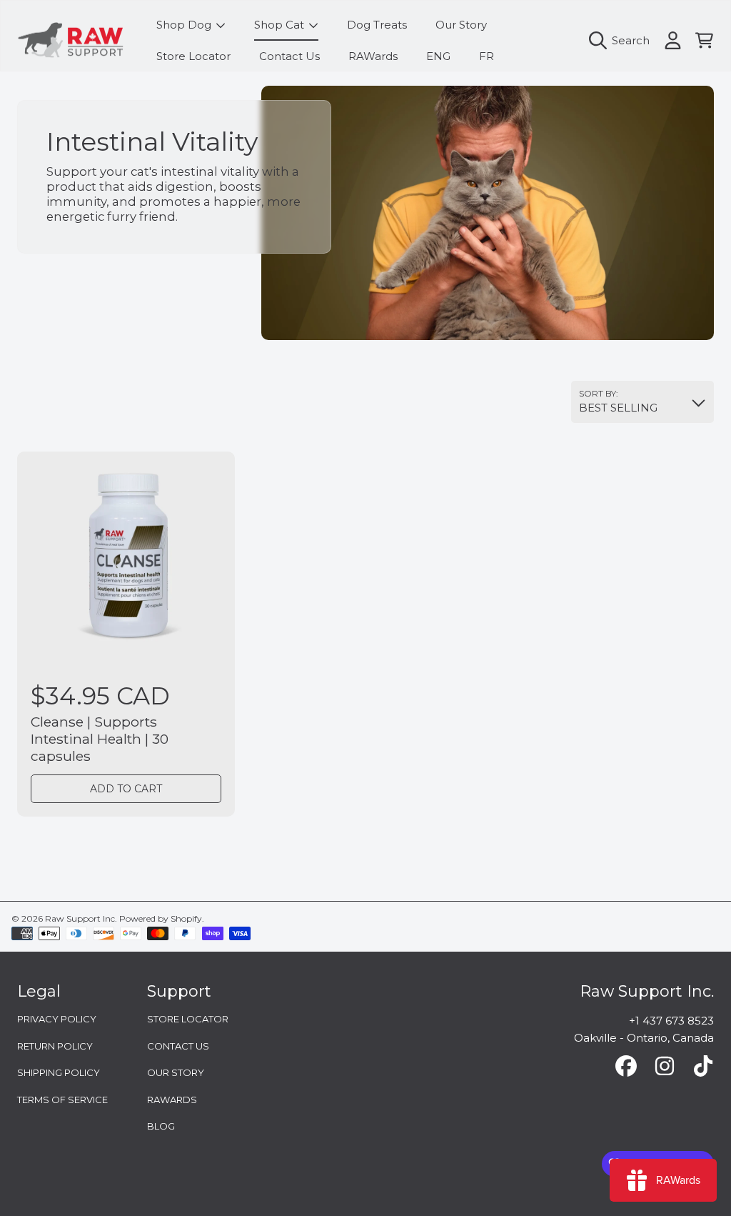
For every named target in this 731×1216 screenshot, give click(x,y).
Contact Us (178, 1046)
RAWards (172, 1099)
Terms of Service (62, 1099)
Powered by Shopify (160, 918)
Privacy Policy (56, 1019)
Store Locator (187, 1019)
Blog (161, 1126)
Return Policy (55, 1046)
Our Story (175, 1072)
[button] (623, 40)
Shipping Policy (58, 1072)
